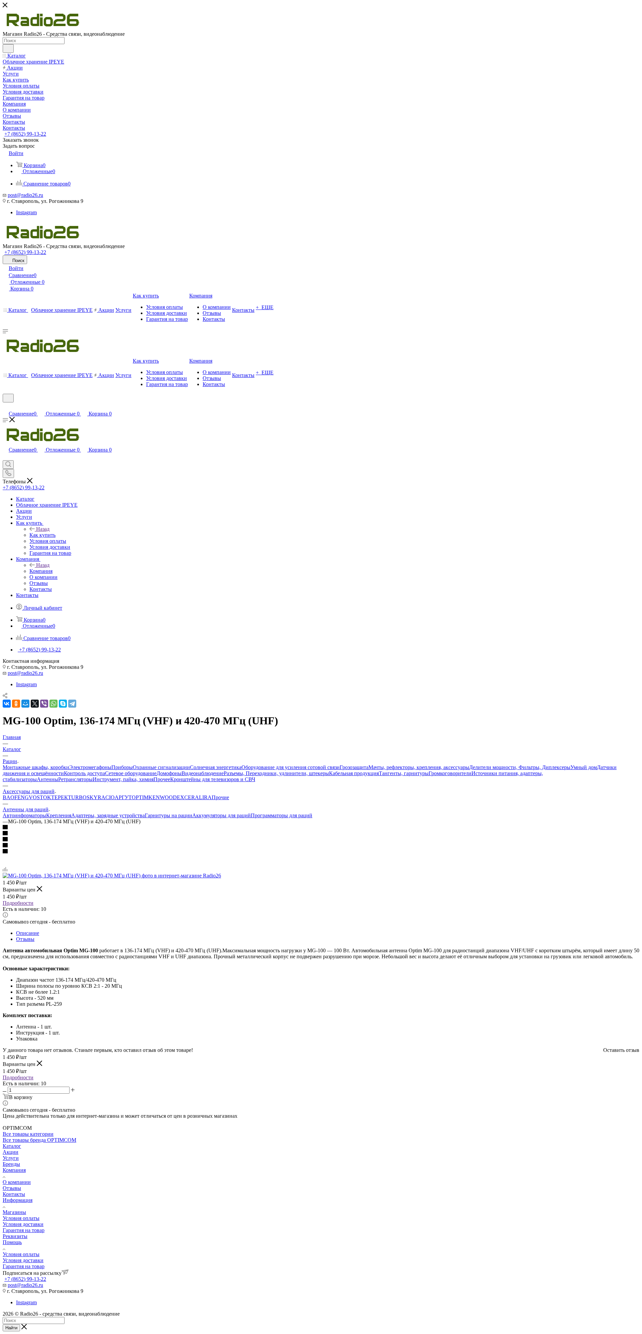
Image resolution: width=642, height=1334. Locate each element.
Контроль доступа (84, 773)
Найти (11, 1327)
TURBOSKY (83, 797)
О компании (17, 1182)
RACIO (106, 797)
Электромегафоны (90, 767)
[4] (321, 846)
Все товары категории (28, 1134)
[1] (321, 828)
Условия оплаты (21, 1218)
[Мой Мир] (25, 704)
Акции (10, 1152)
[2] (321, 834)
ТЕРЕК (59, 797)
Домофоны (169, 773)
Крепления (58, 815)
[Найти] (8, 48)
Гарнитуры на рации (168, 815)
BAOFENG (16, 797)
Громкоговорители (450, 773)
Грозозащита (354, 767)
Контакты (14, 1194)
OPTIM (140, 797)
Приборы (122, 767)
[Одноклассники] (16, 704)
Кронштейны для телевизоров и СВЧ (212, 779)
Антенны (47, 779)
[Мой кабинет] (6, 406)
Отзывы (25, 939)
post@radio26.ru (25, 195)
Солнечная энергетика (215, 767)
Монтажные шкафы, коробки (36, 767)
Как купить (42, 535)
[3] (321, 840)
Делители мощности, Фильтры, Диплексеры (519, 767)
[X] (35, 704)
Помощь (12, 1242)
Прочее (161, 779)
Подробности (18, 903)
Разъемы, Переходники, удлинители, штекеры (276, 773)
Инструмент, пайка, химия (123, 779)
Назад (42, 529)
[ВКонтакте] (7, 704)
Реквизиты (15, 1236)
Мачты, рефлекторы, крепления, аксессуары (418, 767)
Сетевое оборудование (130, 773)
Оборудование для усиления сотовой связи (290, 767)
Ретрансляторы (75, 779)
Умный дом (583, 767)
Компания (40, 571)
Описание (27, 933)
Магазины (14, 1212)
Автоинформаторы (24, 815)
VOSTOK (40, 797)
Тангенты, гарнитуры (404, 773)
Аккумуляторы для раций (221, 815)
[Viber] (44, 704)
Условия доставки (23, 1224)
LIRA (205, 797)
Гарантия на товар (23, 1230)
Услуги (11, 1158)
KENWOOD (162, 797)
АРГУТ (123, 797)
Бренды (11, 1164)
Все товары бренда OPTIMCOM (39, 1140)
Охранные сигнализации (161, 767)
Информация (17, 1200)
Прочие (220, 797)
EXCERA (188, 797)
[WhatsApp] (53, 704)
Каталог (12, 1146)
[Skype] (63, 704)
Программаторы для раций (281, 815)
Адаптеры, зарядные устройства (108, 815)
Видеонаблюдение (203, 773)
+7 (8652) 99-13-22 (25, 134)
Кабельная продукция (354, 773)
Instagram (26, 212)
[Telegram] (72, 704)
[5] (321, 852)
